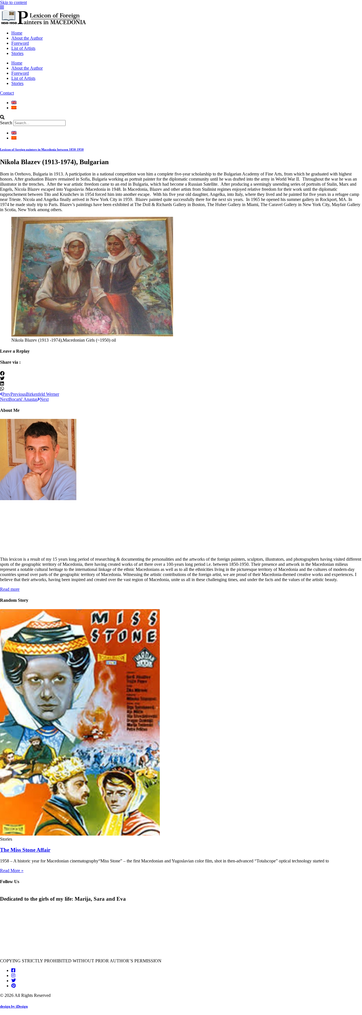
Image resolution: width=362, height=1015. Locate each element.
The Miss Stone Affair (25, 850)
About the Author (27, 38)
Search (6, 122)
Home (16, 33)
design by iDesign (14, 1006)
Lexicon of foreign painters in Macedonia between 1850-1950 (42, 149)
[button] (181, 117)
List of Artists (23, 48)
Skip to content (13, 2)
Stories (17, 53)
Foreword (20, 43)
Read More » (11, 870)
